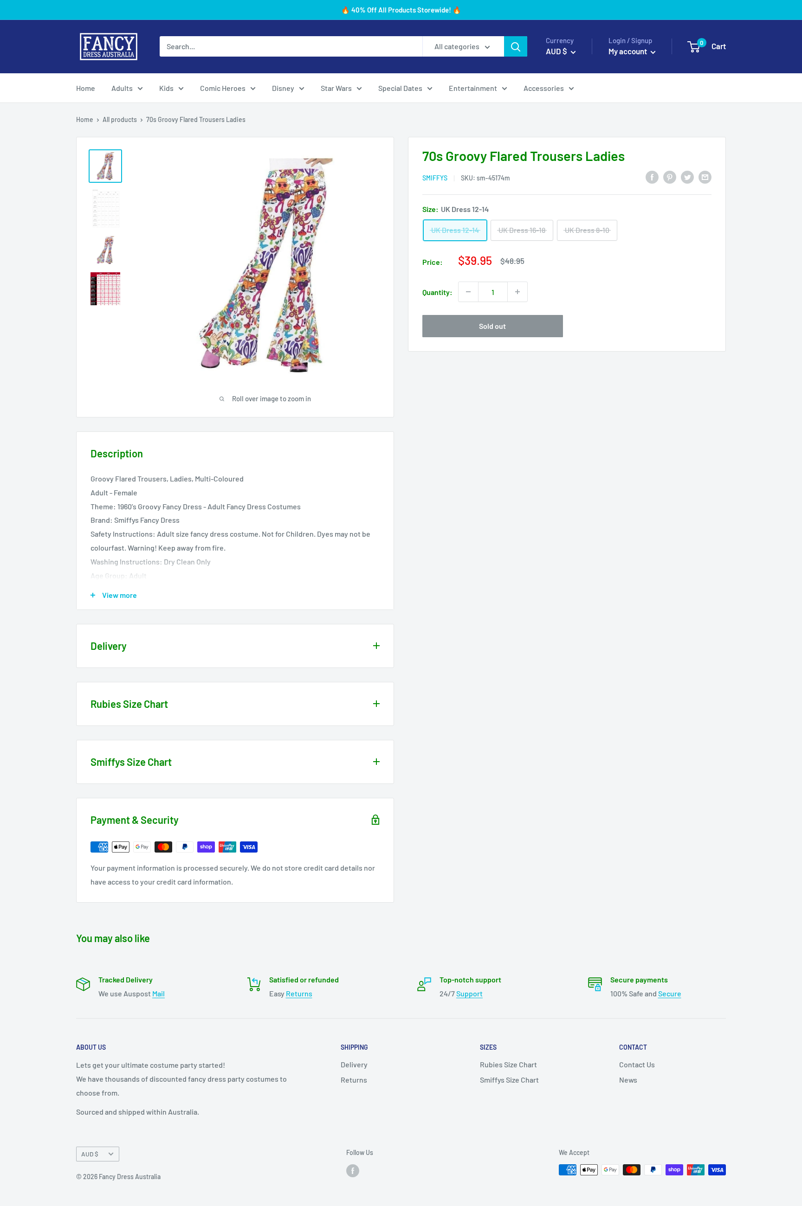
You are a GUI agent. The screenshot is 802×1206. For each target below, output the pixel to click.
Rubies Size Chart (508, 1064)
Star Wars (336, 87)
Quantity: (437, 291)
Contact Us (637, 1064)
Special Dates (400, 87)
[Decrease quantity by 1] (468, 292)
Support (469, 993)
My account (628, 51)
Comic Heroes (223, 87)
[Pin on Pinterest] (669, 176)
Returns (299, 993)
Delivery (354, 1064)
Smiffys (434, 177)
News (628, 1079)
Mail (158, 993)
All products (120, 119)
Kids (166, 87)
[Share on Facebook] (652, 176)
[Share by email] (705, 176)
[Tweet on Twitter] (687, 176)
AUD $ (89, 1154)
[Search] (515, 46)
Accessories (544, 87)
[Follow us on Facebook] (352, 1170)
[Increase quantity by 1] (517, 292)
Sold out (492, 325)
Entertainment (473, 87)
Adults (122, 87)
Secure (669, 993)
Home (85, 87)
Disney (283, 87)
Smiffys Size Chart (509, 1079)
